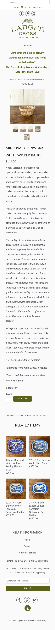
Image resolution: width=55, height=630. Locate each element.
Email (45, 416)
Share (21, 416)
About (27, 540)
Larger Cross (22, 621)
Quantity (9, 394)
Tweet (12, 416)
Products (20, 79)
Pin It (29, 416)
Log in (16, 7)
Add (36, 416)
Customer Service (27, 553)
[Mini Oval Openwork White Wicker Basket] (27, 106)
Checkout (37, 7)
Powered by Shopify (37, 621)
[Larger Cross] (27, 29)
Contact (27, 546)
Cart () (27, 7)
